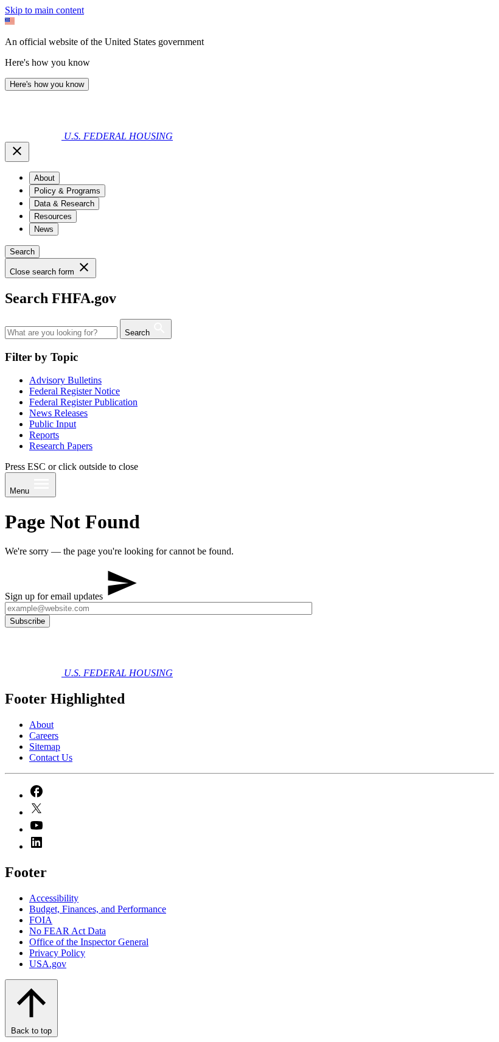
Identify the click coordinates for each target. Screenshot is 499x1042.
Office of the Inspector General (88, 942)
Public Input (52, 424)
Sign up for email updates (55, 596)
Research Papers (60, 446)
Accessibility (54, 898)
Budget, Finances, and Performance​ (97, 909)
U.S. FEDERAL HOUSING (118, 136)
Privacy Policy (57, 953)
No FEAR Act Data (67, 931)
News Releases (58, 413)
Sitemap (44, 746)
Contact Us (50, 757)
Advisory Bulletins (65, 380)
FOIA (40, 920)
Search (22, 251)
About (41, 724)
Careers (43, 735)
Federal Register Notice (74, 391)
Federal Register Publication (83, 402)
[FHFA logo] (34, 136)
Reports (44, 435)
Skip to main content (44, 10)
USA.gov (47, 964)
